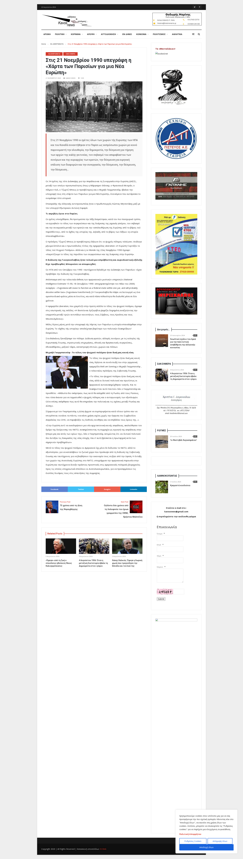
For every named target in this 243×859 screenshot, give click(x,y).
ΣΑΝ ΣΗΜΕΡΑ (70, 54)
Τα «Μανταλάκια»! (165, 48)
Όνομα (159, 534)
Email (159, 545)
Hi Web (103, 849)
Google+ (107, 489)
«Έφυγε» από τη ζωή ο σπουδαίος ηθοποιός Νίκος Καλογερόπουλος (59, 563)
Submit (161, 599)
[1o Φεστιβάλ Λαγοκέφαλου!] (161, 441)
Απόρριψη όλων (220, 841)
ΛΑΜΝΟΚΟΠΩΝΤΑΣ (167, 475)
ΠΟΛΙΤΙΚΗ (59, 34)
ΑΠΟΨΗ (90, 34)
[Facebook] (199, 7)
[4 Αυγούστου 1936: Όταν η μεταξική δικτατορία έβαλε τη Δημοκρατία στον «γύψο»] (161, 375)
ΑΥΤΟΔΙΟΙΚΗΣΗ (108, 34)
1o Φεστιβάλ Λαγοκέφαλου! (183, 440)
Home (43, 44)
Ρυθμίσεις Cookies (192, 841)
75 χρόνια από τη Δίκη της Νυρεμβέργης (71, 506)
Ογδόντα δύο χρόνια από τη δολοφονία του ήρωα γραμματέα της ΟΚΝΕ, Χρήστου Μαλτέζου (123, 509)
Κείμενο (160, 567)
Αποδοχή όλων (206, 847)
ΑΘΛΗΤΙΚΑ (177, 34)
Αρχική (47, 34)
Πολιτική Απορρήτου (190, 834)
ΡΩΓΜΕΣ (161, 430)
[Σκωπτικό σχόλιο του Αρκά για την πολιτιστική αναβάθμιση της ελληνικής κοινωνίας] (161, 340)
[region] (206, 831)
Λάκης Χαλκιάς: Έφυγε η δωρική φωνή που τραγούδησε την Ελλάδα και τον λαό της (127, 563)
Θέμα (159, 556)
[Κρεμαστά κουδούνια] (161, 487)
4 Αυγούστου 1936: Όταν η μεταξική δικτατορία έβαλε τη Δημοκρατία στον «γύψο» (93, 563)
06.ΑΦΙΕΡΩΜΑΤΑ (57, 44)
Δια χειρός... (163, 329)
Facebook (54, 489)
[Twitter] (195, 7)
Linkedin (133, 489)
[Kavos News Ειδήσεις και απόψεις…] (66, 20)
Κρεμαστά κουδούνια (180, 485)
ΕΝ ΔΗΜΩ (127, 34)
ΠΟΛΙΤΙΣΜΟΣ (159, 34)
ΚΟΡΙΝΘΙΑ (76, 34)
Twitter (81, 489)
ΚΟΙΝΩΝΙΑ (141, 34)
